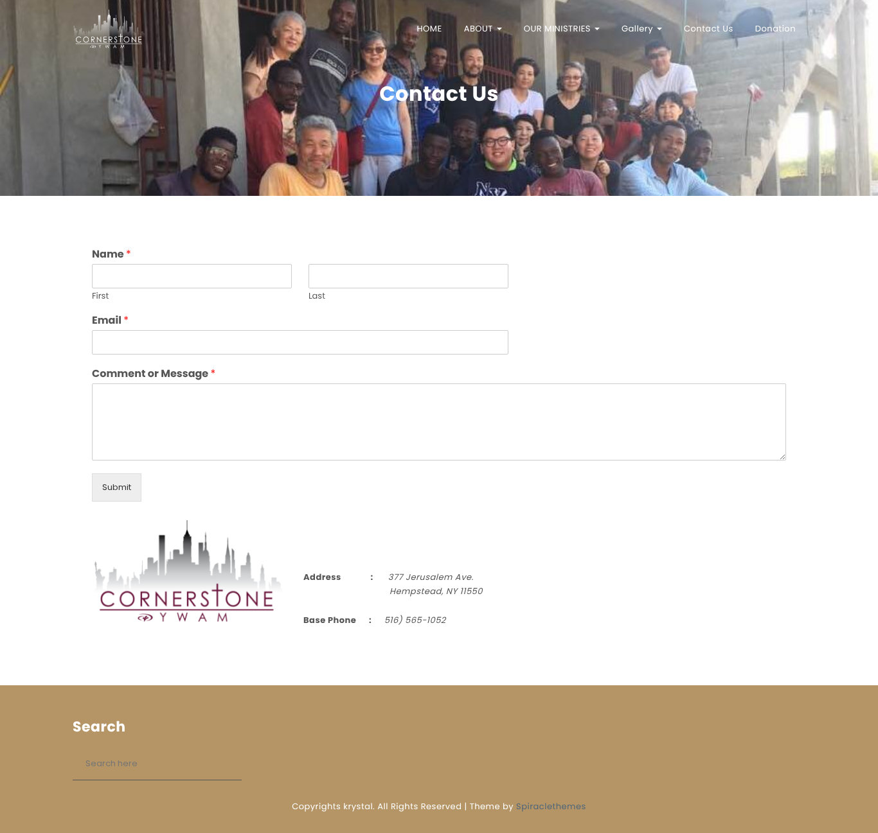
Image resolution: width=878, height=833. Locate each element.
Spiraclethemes (551, 806)
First (100, 296)
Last (317, 296)
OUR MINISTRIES (558, 28)
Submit (116, 487)
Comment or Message (153, 374)
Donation (775, 28)
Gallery (639, 28)
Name (111, 254)
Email (110, 321)
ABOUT (480, 28)
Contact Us (708, 28)
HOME (429, 28)
